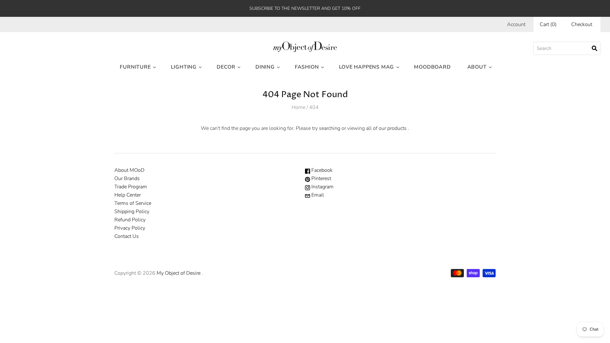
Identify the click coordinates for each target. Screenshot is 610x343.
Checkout (581, 24)
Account (516, 24)
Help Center (127, 195)
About (477, 67)
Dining (265, 67)
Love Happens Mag (366, 67)
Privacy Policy (129, 228)
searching (329, 128)
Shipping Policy (131, 211)
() (548, 24)
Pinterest (320, 178)
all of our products (386, 128)
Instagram (322, 186)
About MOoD (129, 170)
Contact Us (126, 236)
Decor (226, 67)
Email (317, 195)
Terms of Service (132, 203)
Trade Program (130, 186)
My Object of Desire (178, 273)
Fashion (307, 67)
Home (298, 107)
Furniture (135, 67)
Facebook (321, 170)
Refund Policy (130, 219)
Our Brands (127, 178)
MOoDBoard (432, 67)
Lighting (184, 67)
